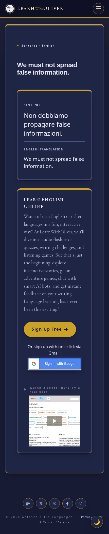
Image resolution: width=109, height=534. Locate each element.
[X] (41, 503)
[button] (54, 421)
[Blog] (28, 503)
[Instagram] (81, 503)
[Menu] (98, 8)
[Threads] (54, 503)
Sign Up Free (47, 329)
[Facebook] (67, 503)
